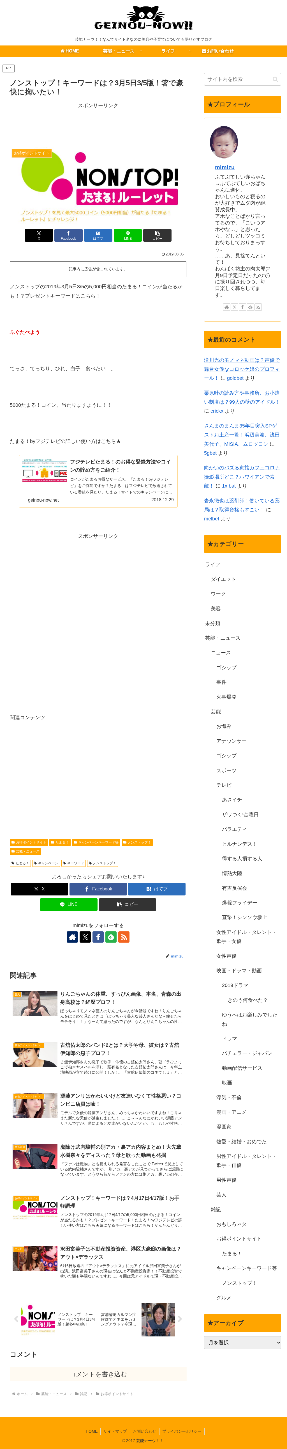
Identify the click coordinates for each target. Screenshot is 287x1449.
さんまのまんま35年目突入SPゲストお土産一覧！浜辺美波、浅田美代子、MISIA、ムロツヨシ (242, 435)
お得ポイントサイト (31, 842)
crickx (216, 411)
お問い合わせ (144, 1431)
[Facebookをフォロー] (98, 937)
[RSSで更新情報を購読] (123, 937)
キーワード (75, 863)
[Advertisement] (98, 124)
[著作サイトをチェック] (72, 937)
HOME (92, 1431)
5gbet (210, 453)
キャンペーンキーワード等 (98, 842)
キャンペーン (48, 863)
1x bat (229, 486)
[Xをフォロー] (85, 937)
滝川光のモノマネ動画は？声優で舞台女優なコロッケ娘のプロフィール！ (242, 369)
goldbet (235, 378)
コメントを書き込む (98, 1374)
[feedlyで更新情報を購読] (111, 937)
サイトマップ (115, 1431)
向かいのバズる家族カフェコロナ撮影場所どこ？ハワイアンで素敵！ (242, 477)
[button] (157, 235)
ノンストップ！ (139, 842)
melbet (211, 519)
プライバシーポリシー (182, 1431)
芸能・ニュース (28, 851)
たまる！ (62, 842)
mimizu (225, 167)
